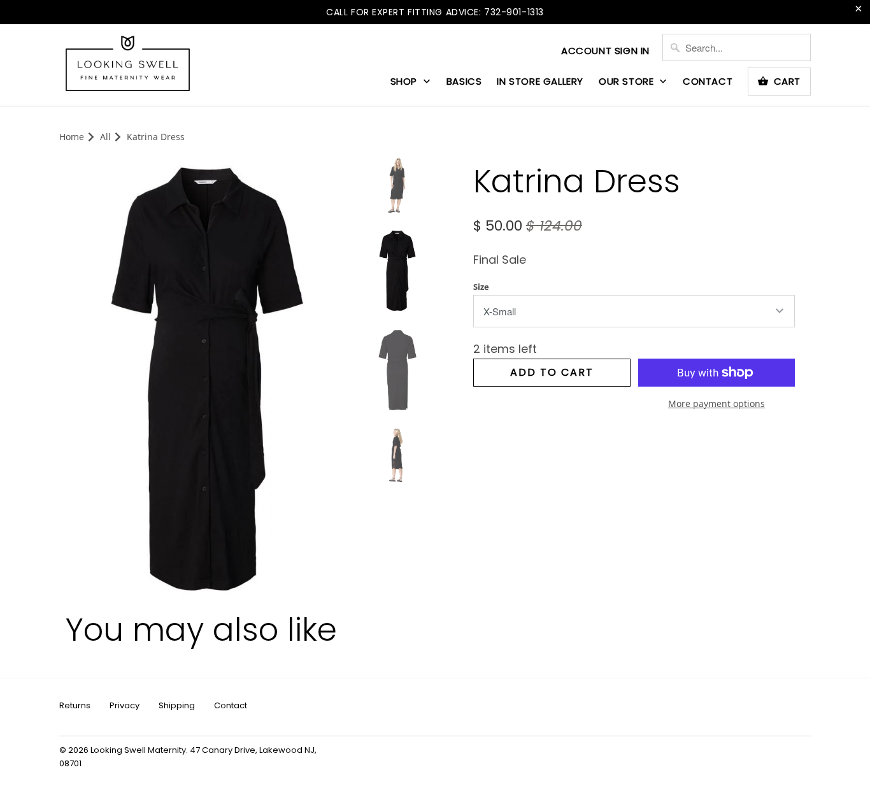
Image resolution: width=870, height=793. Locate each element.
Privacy (124, 705)
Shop (405, 81)
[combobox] (736, 47)
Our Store (628, 81)
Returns (74, 705)
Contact (707, 81)
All (105, 137)
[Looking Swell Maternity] (128, 64)
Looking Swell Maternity (138, 750)
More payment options (716, 403)
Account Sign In (605, 50)
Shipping (177, 705)
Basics (464, 81)
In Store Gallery (540, 81)
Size (481, 286)
